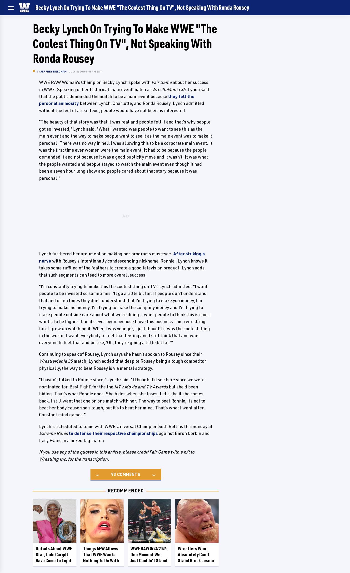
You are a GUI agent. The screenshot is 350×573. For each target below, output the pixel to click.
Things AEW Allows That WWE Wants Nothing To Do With (101, 554)
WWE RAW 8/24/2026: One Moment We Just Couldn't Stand (148, 554)
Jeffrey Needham (53, 71)
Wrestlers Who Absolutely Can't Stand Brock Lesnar (196, 554)
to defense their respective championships (113, 433)
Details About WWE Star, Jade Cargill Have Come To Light (54, 554)
